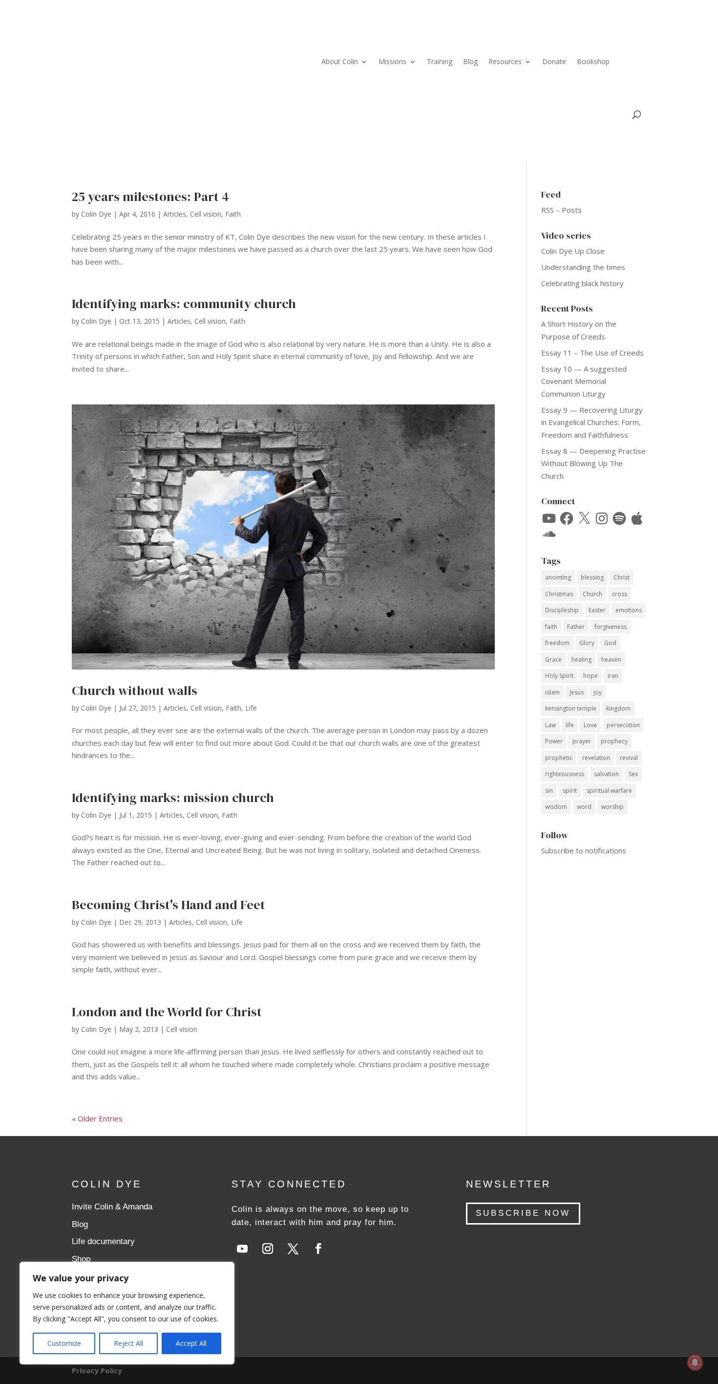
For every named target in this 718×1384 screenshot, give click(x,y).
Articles (174, 214)
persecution (623, 725)
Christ (621, 577)
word (584, 807)
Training (439, 61)
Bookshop (593, 61)
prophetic (558, 758)
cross (619, 594)
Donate (554, 61)
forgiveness (610, 627)
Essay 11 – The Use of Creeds (592, 352)
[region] (127, 1313)
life (570, 725)
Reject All (128, 1343)
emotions (628, 610)
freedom (557, 643)
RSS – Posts (561, 210)
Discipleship (562, 610)
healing (581, 659)
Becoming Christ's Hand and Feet (168, 905)
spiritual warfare (609, 790)
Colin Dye (96, 214)
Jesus (577, 692)
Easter (597, 610)
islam (552, 692)
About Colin (339, 61)
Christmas (559, 594)
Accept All (191, 1343)
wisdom (556, 807)
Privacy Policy (97, 1370)
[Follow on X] (293, 1248)
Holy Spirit (559, 675)
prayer (581, 741)
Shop (81, 1259)
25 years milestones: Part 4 (150, 196)
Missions (392, 61)
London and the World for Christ (167, 1012)
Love (590, 725)
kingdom (618, 708)
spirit (570, 790)
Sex (633, 774)
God (610, 643)
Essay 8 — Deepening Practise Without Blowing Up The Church (593, 463)
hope (590, 675)
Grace (553, 659)
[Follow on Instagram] (267, 1248)
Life (251, 708)
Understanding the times (583, 267)
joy (597, 692)
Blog (470, 61)
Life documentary (103, 1241)
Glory (586, 643)
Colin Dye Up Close (573, 251)
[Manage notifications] (695, 1362)
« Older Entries (97, 1118)
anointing (558, 577)
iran (613, 675)
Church (592, 594)
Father (576, 627)
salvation (606, 774)
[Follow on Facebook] (318, 1248)
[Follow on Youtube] (242, 1248)
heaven (611, 659)
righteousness (564, 774)
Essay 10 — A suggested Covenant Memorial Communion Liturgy (584, 381)
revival (629, 758)
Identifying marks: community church (184, 304)
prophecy (614, 741)
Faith (233, 214)
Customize (64, 1343)
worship (612, 807)
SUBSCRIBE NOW (523, 1213)
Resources (505, 61)
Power (554, 741)
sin (549, 790)
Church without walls (134, 690)
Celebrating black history (582, 283)
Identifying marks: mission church (173, 797)
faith (551, 627)
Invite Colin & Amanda (112, 1206)
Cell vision (205, 214)
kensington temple (570, 708)
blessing (592, 577)
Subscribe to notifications (583, 850)
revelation (596, 758)
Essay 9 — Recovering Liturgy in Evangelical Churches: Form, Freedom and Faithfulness (592, 422)
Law (550, 725)
